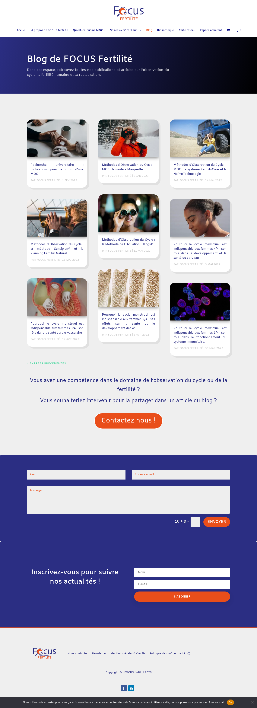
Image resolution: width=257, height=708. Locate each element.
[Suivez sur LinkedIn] (131, 688)
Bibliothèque (165, 30)
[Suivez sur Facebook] (124, 688)
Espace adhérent (211, 30)
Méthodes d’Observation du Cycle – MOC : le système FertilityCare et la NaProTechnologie (200, 169)
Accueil (21, 30)
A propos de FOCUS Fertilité (49, 30)
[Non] (252, 702)
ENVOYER (217, 521)
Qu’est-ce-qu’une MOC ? (89, 30)
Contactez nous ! (128, 420)
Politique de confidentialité (167, 653)
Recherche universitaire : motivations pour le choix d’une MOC (57, 169)
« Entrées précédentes (46, 363)
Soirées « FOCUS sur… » (125, 30)
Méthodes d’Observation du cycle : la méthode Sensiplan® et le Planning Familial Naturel (57, 248)
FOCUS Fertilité (48, 180)
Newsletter (99, 653)
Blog (149, 30)
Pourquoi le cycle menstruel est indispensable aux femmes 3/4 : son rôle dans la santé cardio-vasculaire (57, 328)
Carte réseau (187, 30)
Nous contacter (78, 653)
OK (230, 702)
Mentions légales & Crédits (127, 653)
